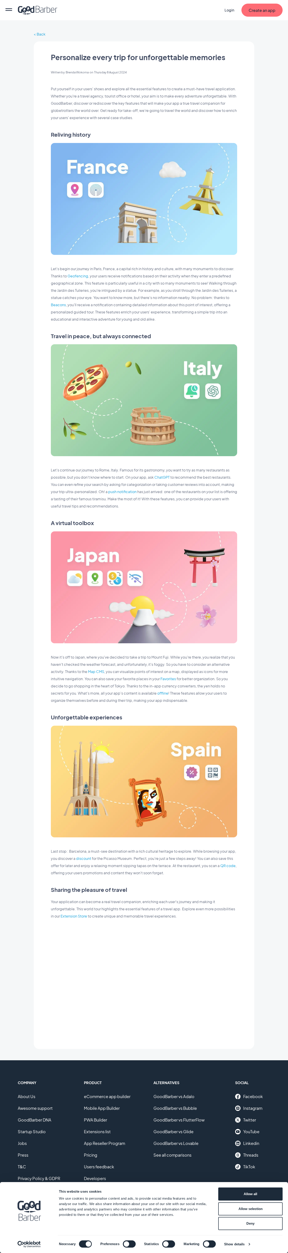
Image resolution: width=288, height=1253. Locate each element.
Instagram (252, 1108)
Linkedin (251, 1143)
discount (83, 858)
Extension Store (74, 916)
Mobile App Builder (102, 1108)
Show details (234, 1244)
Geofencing (78, 276)
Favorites (168, 678)
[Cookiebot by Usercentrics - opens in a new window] (29, 1244)
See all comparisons (172, 1155)
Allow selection (250, 1209)
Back (41, 34)
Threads (250, 1155)
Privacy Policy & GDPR (39, 1178)
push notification (122, 491)
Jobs (22, 1143)
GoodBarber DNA (34, 1119)
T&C (22, 1166)
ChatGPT (162, 477)
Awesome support (35, 1108)
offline (162, 693)
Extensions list (97, 1131)
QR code (228, 865)
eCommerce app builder (107, 1096)
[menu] (8, 10)
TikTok (249, 1166)
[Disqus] (144, 980)
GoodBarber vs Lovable (175, 1143)
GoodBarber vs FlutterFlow (179, 1119)
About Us (26, 1096)
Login (229, 10)
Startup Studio (32, 1131)
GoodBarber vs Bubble (175, 1108)
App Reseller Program (104, 1143)
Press (23, 1155)
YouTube (251, 1131)
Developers (95, 1178)
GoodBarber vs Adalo (173, 1096)
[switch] (129, 1244)
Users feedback (99, 1166)
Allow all (250, 1194)
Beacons (58, 304)
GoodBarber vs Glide (173, 1131)
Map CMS (96, 671)
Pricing (90, 1155)
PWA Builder (95, 1119)
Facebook (253, 1096)
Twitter (249, 1119)
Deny (250, 1223)
